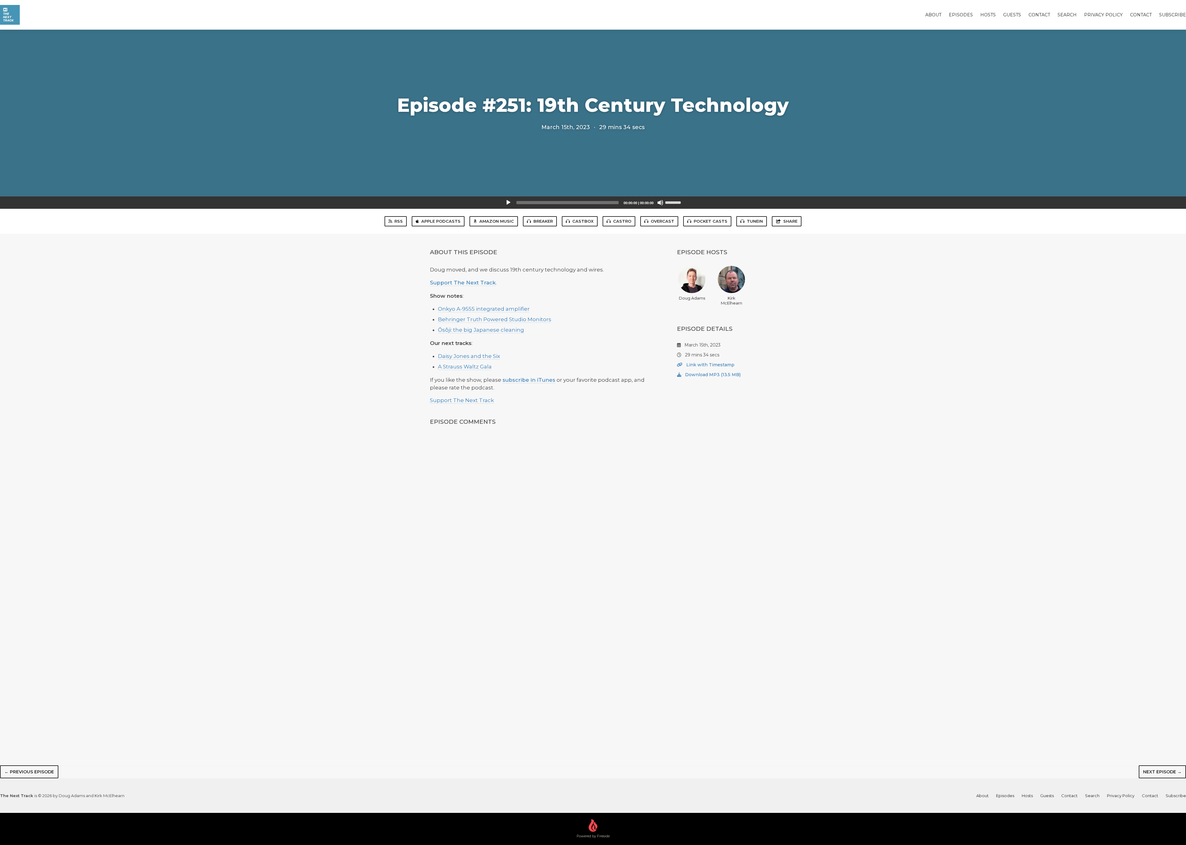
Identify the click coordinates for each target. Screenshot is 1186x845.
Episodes (961, 15)
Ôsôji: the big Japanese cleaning (481, 330)
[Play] (508, 203)
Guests (1012, 15)
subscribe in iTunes (529, 380)
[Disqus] (538, 512)
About (933, 15)
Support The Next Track (463, 283)
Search (1067, 15)
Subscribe (1172, 15)
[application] (593, 202)
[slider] (674, 202)
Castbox (583, 221)
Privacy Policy (1103, 15)
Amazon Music (496, 221)
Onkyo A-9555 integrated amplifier (484, 309)
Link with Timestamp (709, 365)
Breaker (543, 221)
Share (790, 221)
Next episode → (1162, 772)
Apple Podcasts (441, 221)
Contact (1039, 15)
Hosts (988, 15)
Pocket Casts (710, 221)
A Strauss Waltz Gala (465, 367)
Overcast (662, 221)
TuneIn (755, 221)
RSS (398, 221)
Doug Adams (692, 298)
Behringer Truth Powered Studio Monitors (494, 319)
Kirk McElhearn (731, 300)
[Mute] (660, 203)
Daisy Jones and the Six (469, 356)
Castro (622, 221)
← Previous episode (29, 772)
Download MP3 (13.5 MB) (712, 374)
